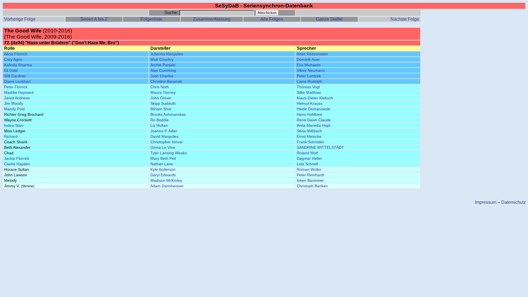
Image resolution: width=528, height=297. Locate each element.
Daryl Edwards (163, 175)
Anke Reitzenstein (312, 54)
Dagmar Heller (309, 158)
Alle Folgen (271, 19)
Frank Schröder (310, 142)
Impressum (485, 202)
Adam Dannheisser (167, 186)
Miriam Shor (161, 109)
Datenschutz (513, 202)
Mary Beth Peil (163, 158)
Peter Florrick (16, 87)
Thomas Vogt (308, 87)
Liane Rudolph (309, 81)
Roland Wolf (307, 153)
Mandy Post (14, 109)
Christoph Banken (312, 186)
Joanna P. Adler (163, 131)
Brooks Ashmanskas (168, 114)
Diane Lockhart (17, 81)
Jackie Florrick (16, 158)
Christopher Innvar (166, 142)
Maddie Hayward (19, 92)
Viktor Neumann (311, 70)
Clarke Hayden (17, 164)
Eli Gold (11, 70)
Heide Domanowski (313, 109)
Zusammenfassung (211, 19)
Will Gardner (15, 76)
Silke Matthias (309, 92)
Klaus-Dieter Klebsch (315, 98)
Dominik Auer (308, 59)
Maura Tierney (163, 92)
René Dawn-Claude (314, 120)
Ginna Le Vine (162, 147)
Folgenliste (151, 19)
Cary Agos (13, 59)
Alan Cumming (163, 70)
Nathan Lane (161, 164)
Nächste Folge (405, 19)
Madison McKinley (166, 180)
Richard (11, 136)
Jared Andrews (17, 98)
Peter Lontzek (309, 76)
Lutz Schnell (307, 164)
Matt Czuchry (162, 59)
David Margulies (164, 136)
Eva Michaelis (309, 65)
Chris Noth (159, 87)
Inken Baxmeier (310, 180)
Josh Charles (161, 76)
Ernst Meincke (309, 136)
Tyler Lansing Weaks (168, 153)
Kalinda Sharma (18, 65)
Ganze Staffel (329, 19)
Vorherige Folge (19, 19)
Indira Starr (14, 125)
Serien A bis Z (94, 19)
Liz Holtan (159, 125)
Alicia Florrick (15, 54)
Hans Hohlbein (309, 114)
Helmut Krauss (309, 103)
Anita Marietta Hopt (313, 125)
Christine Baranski (166, 81)
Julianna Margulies (166, 54)
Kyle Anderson (162, 169)
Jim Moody (13, 103)
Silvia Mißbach (309, 131)
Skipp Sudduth (163, 103)
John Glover (161, 98)
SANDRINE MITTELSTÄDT (320, 147)
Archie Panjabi (162, 65)
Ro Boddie (159, 120)
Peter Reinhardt (310, 175)
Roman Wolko (309, 169)
